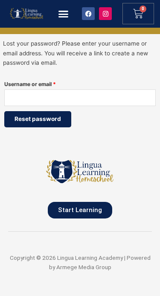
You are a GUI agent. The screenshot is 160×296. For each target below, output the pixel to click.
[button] (63, 14)
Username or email (41, 83)
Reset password (38, 118)
